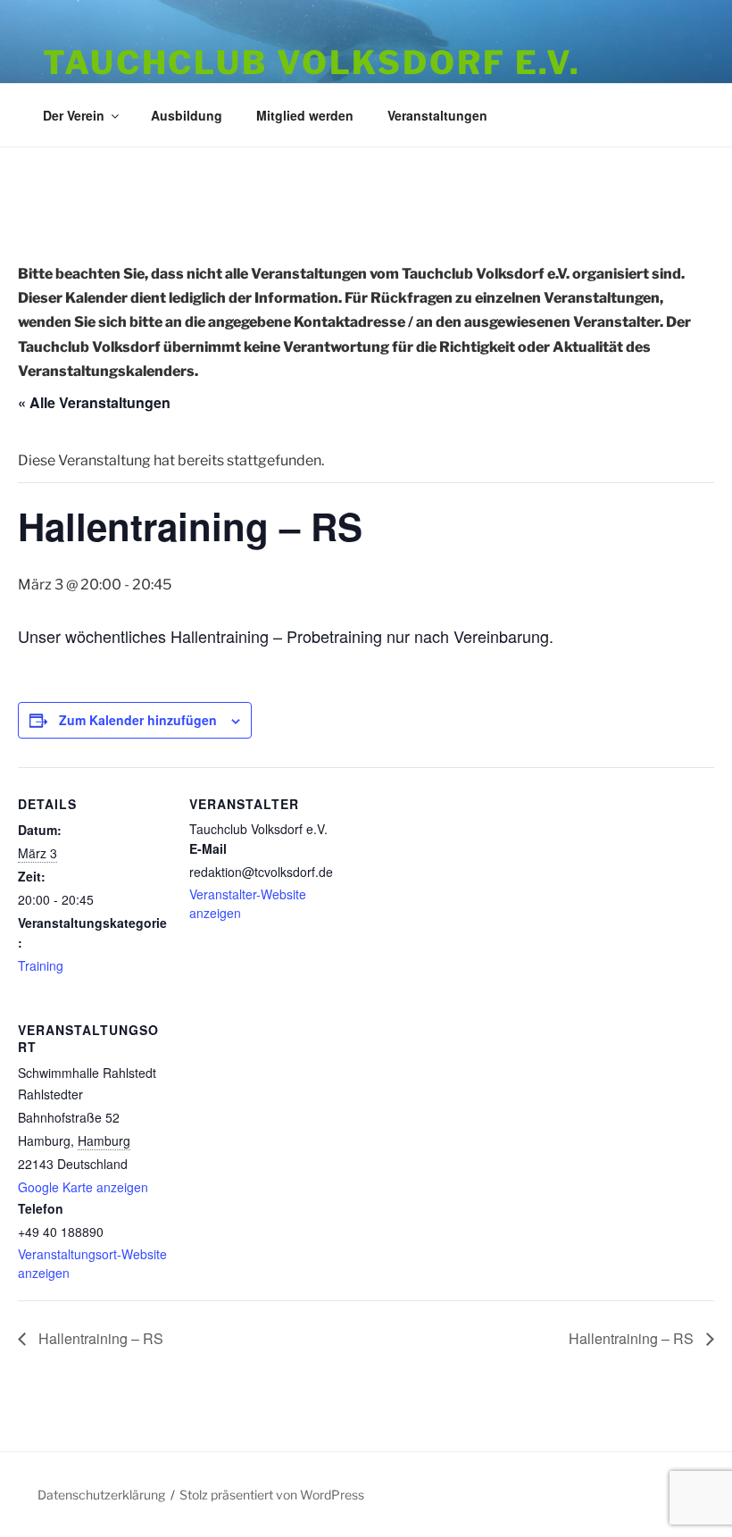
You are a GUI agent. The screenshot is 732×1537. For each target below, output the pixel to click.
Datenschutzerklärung (101, 1494)
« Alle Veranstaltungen (94, 402)
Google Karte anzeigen (83, 1187)
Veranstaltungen (437, 115)
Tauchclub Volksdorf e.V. (312, 62)
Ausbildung (186, 115)
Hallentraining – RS (99, 1338)
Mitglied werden (305, 115)
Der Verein (73, 115)
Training (40, 965)
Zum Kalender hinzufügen (138, 720)
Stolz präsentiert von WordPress (271, 1494)
